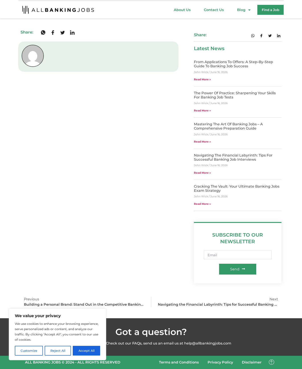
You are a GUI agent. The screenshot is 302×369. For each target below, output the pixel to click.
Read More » (202, 79)
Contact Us (214, 10)
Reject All (57, 351)
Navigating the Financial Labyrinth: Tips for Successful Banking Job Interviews (233, 157)
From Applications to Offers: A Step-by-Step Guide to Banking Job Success (233, 64)
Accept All (86, 351)
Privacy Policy (220, 362)
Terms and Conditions (179, 362)
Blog (241, 10)
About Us (182, 10)
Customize (29, 351)
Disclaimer (252, 362)
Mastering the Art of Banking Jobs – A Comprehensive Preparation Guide (228, 126)
